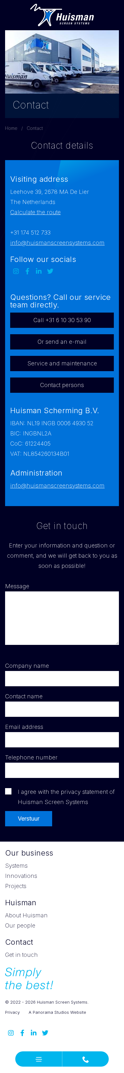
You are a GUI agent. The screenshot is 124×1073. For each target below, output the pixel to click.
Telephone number (31, 757)
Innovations (21, 875)
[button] (38, 1059)
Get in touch (21, 954)
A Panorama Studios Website (57, 1012)
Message (17, 586)
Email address (24, 727)
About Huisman (26, 915)
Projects (15, 886)
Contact (35, 128)
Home (11, 128)
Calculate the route (35, 212)
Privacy (12, 1012)
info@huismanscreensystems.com (57, 242)
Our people (20, 925)
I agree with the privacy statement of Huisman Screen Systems (66, 796)
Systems (16, 865)
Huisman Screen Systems (62, 15)
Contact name (24, 696)
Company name (27, 665)
